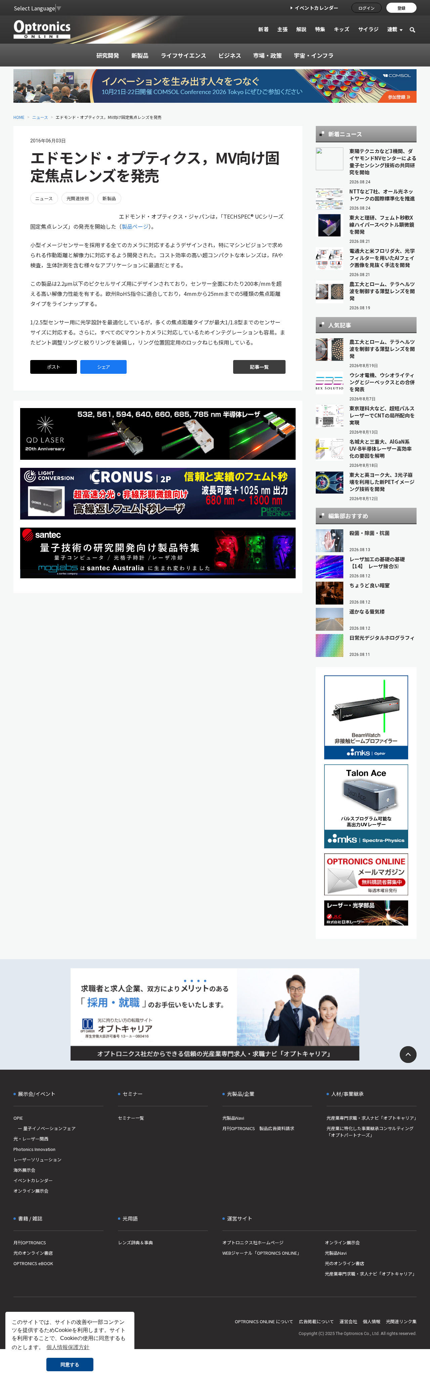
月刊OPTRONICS (29, 1242)
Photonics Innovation (34, 1149)
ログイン (366, 8)
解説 (301, 29)
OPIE (18, 1118)
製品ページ (135, 226)
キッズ (342, 29)
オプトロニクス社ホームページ (253, 1242)
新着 (263, 29)
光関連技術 (78, 198)
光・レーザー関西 (30, 1138)
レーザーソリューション (37, 1159)
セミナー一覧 (131, 1118)
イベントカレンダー (317, 7)
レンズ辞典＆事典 (135, 1242)
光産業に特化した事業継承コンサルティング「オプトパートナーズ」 (370, 1131)
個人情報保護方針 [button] (67, 1347)
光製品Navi (233, 1118)
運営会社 (348, 1321)
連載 (392, 29)
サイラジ (368, 29)
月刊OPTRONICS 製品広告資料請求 (258, 1128)
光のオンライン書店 (33, 1253)
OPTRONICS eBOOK (33, 1263)
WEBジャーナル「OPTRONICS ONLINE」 (261, 1253)
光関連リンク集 (401, 1321)
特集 (320, 29)
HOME (19, 117)
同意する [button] (69, 1364)
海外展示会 (24, 1170)
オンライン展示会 (30, 1191)
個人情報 (371, 1321)
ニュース (40, 117)
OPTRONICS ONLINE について (264, 1321)
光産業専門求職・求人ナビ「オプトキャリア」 (372, 1118)
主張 (282, 29)
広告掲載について (316, 1321)
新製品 (109, 198)
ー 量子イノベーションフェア (44, 1128)
